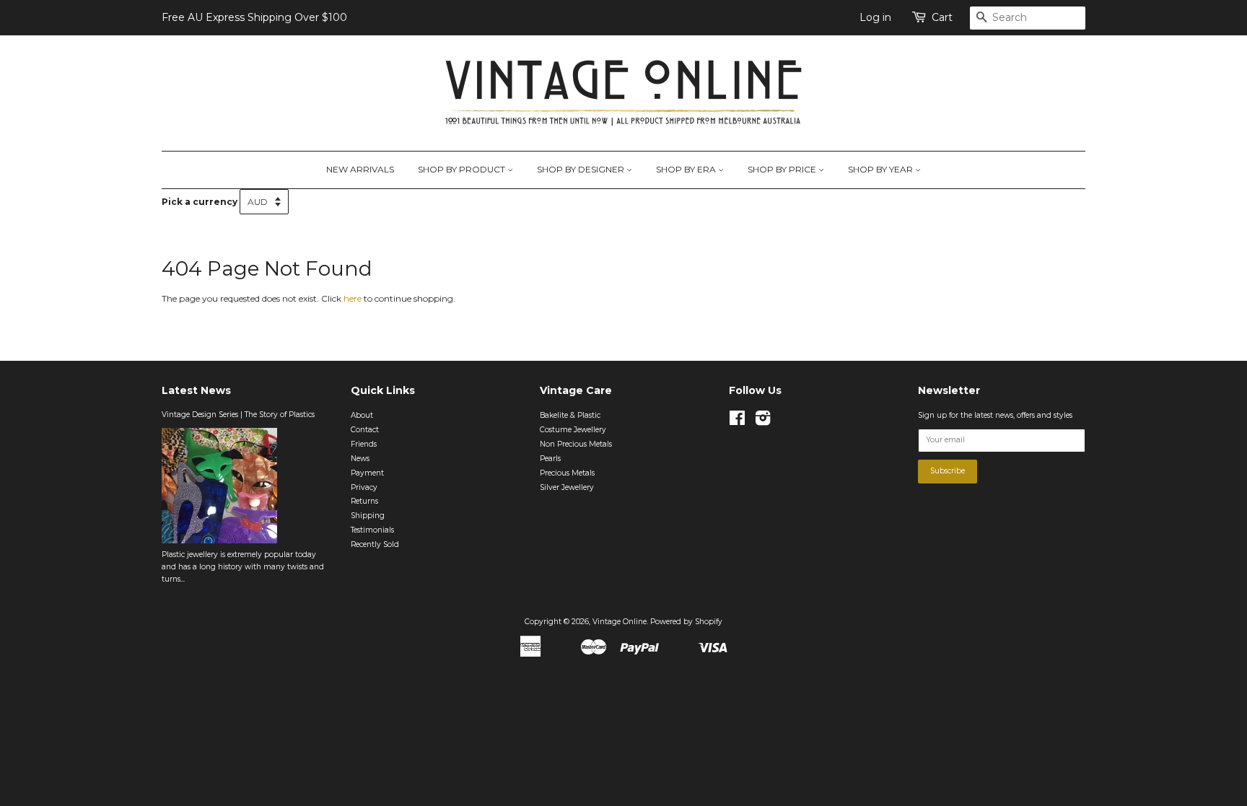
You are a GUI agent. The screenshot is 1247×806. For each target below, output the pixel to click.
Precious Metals (567, 473)
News (360, 458)
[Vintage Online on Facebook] (737, 421)
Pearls (550, 458)
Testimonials (372, 530)
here (353, 298)
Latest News (196, 390)
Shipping (368, 515)
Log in (875, 17)
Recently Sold (375, 544)
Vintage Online (619, 621)
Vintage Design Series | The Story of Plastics (238, 414)
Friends (364, 444)
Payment (367, 473)
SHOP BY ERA (687, 169)
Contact (365, 429)
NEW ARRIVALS (360, 169)
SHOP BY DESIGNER (581, 169)
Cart (942, 17)
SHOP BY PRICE (783, 169)
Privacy (364, 487)
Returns (364, 501)
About (362, 415)
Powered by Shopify (686, 621)
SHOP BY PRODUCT (462, 169)
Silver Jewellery (567, 487)
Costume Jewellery (573, 429)
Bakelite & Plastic (570, 415)
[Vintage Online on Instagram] (763, 421)
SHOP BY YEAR (881, 169)
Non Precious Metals (576, 444)
